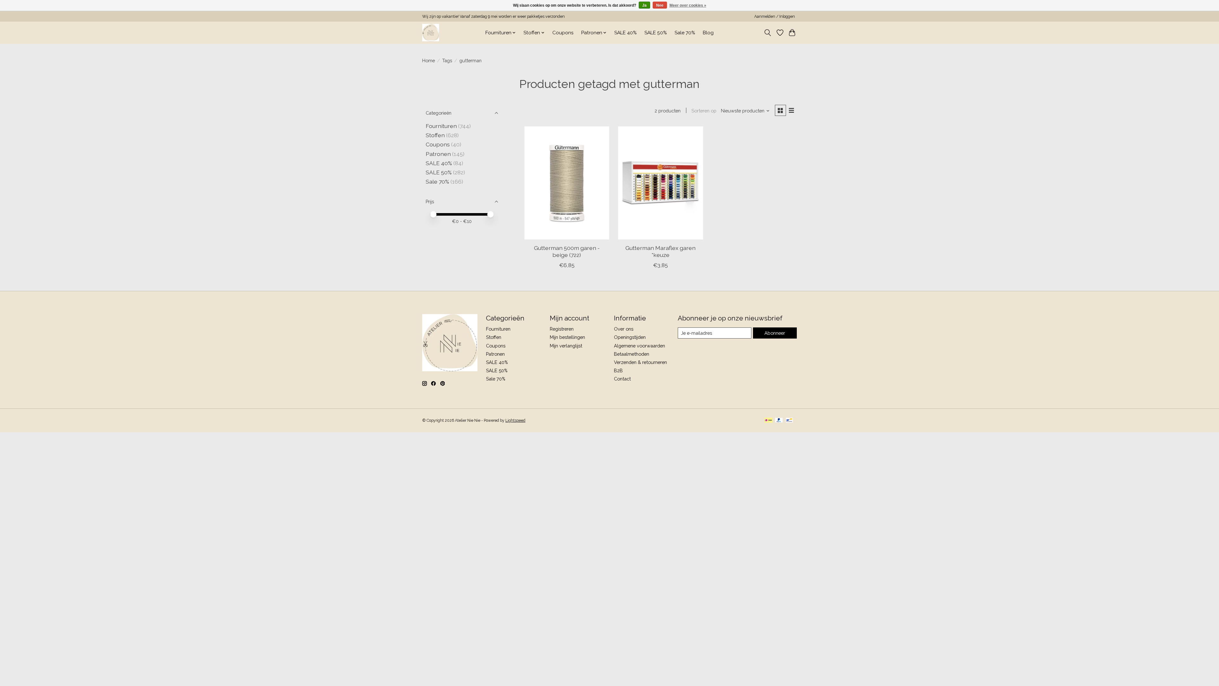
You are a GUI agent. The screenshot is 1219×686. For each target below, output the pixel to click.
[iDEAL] (768, 421)
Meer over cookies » (687, 5)
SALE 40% (625, 33)
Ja (644, 5)
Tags (447, 60)
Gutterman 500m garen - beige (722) (567, 251)
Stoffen (435, 135)
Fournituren (441, 126)
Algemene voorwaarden (639, 345)
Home (428, 60)
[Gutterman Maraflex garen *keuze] (660, 182)
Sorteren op (703, 110)
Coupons (563, 33)
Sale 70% (685, 33)
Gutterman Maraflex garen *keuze (660, 251)
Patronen (438, 154)
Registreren (562, 329)
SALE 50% (655, 33)
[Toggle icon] (767, 32)
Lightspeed (515, 420)
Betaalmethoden (631, 354)
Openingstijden (630, 337)
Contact (622, 378)
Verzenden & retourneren (640, 362)
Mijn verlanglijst (566, 345)
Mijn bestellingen (567, 337)
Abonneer (774, 333)
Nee (659, 5)
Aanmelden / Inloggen (774, 16)
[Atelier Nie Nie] (430, 32)
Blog (708, 33)
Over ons (623, 329)
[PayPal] (779, 421)
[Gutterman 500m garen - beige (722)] (567, 182)
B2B (618, 370)
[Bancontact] (789, 421)
